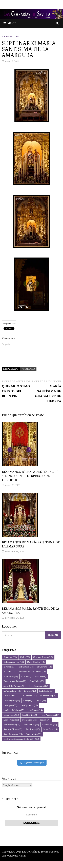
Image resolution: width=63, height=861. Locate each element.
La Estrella (46, 691)
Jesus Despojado (38, 686)
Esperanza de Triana (15, 681)
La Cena (30, 691)
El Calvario (44, 666)
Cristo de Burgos (43, 657)
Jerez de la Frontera (14, 686)
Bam (23, 855)
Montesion (29, 720)
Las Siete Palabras (14, 710)
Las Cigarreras (29, 705)
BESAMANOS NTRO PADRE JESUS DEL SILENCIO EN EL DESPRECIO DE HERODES (30, 475)
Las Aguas (10, 705)
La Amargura (10, 36)
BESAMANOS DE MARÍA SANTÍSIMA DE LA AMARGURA (31, 544)
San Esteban (31, 724)
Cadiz (25, 657)
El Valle (40, 676)
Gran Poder (37, 681)
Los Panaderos (50, 715)
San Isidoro (49, 724)
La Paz (40, 700)
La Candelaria (12, 691)
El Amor (9, 666)
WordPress (12, 855)
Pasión (45, 720)
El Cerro (9, 671)
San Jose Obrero (13, 729)
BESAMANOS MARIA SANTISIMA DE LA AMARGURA (30, 610)
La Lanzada (29, 695)
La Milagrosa (12, 700)
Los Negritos (30, 715)
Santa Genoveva (13, 734)
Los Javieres (11, 715)
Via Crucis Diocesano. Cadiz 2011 (21, 739)
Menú (12, 23)
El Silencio (11, 676)
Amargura (28, 369)
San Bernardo (12, 724)
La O (27, 700)
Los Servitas (11, 720)
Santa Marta (33, 734)
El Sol (26, 676)
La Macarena (48, 695)
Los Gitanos (35, 710)
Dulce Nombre (36, 662)
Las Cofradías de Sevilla (35, 851)
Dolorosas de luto (14, 662)
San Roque (33, 729)
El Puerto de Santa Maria (32, 671)
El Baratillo (26, 666)
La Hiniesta (11, 695)
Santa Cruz (50, 729)
